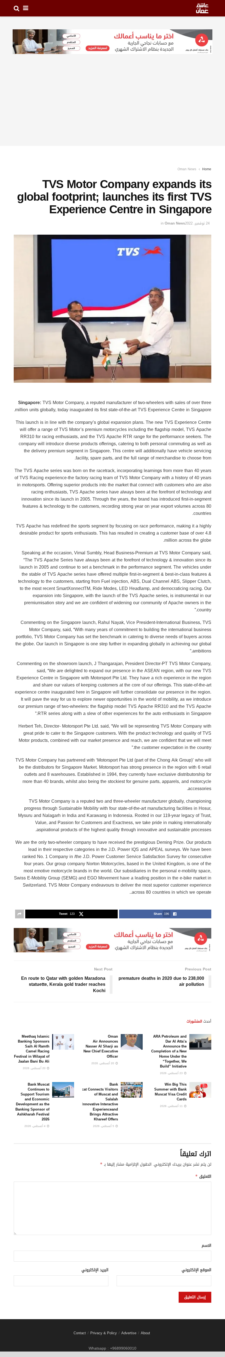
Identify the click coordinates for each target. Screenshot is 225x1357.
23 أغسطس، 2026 (172, 1073)
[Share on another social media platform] (19, 914)
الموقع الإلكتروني (196, 1270)
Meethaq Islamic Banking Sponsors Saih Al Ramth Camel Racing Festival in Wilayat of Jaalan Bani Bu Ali (31, 1049)
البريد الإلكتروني (94, 1270)
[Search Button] (16, 8)
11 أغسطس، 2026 (172, 1106)
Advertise (128, 1333)
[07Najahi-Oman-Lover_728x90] (112, 42)
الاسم (206, 1246)
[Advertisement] (112, 107)
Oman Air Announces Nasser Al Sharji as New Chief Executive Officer (100, 1046)
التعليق (203, 1176)
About (145, 1333)
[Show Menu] (25, 8)
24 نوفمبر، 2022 (197, 223)
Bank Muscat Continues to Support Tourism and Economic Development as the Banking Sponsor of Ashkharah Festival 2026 (32, 1102)
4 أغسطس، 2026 (35, 1126)
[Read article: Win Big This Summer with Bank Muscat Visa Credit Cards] (200, 1090)
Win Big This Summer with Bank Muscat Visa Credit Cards (170, 1092)
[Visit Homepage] (202, 8)
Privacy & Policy (103, 1333)
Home (206, 169)
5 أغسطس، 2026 (104, 1126)
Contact (80, 1333)
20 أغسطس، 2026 (103, 1063)
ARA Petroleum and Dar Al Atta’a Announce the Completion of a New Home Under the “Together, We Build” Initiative (169, 1051)
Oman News (187, 169)
